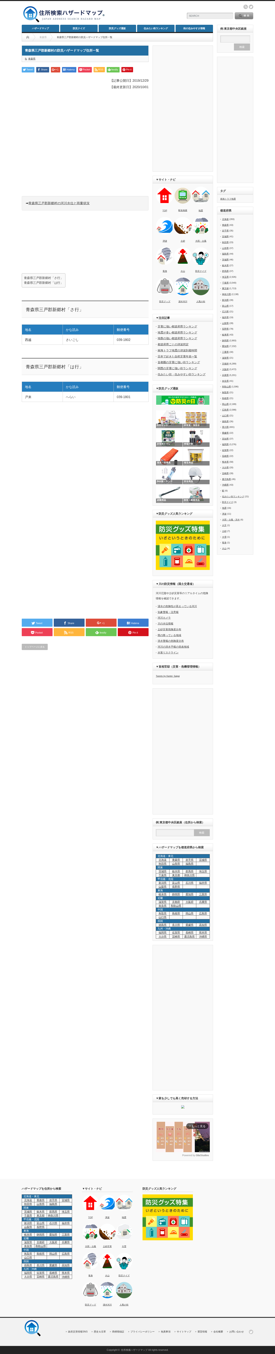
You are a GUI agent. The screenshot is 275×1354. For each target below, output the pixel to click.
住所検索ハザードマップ (134, 1350)
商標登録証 (118, 1331)
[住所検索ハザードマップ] (64, 22)
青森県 (31, 58)
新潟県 (162, 882)
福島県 (189, 863)
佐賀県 (176, 932)
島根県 (176, 913)
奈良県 (162, 905)
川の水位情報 (165, 623)
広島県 (203, 913)
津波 (165, 241)
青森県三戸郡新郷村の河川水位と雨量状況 (59, 203)
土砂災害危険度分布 (169, 629)
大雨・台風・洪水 (231, 519)
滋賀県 (162, 901)
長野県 (176, 886)
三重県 (203, 894)
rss (245, 7)
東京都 (176, 875)
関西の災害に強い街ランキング (177, 368)
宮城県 (203, 859)
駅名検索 (182, 210)
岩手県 (189, 859)
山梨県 (162, 886)
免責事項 (166, 1331)
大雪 (224, 537)
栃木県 (176, 871)
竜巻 (165, 271)
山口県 (162, 917)
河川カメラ (164, 617)
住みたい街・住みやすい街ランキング (182, 374)
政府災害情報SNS (78, 1331)
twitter (251, 7)
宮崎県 (176, 936)
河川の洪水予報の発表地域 (173, 646)
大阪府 (189, 901)
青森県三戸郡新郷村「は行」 (43, 282)
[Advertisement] (144, 13)
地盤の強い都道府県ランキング (177, 338)
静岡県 (176, 894)
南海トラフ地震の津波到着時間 (177, 350)
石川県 (189, 882)
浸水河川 (182, 301)
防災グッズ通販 (117, 28)
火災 (224, 525)
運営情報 (202, 1331)
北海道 (162, 859)
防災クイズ (79, 28)
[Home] (27, 37)
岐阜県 (162, 894)
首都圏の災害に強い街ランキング (179, 362)
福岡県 (162, 932)
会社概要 (218, 1331)
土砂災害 (107, 1246)
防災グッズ (164, 301)
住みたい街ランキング (156, 28)
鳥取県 (162, 913)
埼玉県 (203, 871)
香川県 (176, 924)
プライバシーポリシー (142, 1331)
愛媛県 (189, 924)
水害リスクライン (168, 652)
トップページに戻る (35, 647)
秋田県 (162, 863)
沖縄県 (225, 485)
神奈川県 (189, 875)
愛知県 (189, 894)
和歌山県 (176, 905)
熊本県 (203, 932)
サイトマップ (184, 1331)
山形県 (176, 863)
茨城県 (162, 871)
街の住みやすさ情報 (194, 28)
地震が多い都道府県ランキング (177, 332)
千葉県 (162, 875)
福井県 (203, 882)
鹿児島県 (189, 936)
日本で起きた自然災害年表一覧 (177, 356)
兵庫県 (203, 901)
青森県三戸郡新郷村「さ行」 (43, 278)
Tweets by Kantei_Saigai (168, 676)
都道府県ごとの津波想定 (173, 344)
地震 (200, 210)
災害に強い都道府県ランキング (177, 326)
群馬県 (189, 871)
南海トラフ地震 (228, 199)
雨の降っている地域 (169, 635)
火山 (183, 271)
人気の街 (200, 301)
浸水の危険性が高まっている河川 (177, 606)
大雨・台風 (200, 241)
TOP (164, 210)
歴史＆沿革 (100, 1331)
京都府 (176, 901)
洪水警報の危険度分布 (171, 640)
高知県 (203, 924)
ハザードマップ (40, 28)
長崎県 (189, 932)
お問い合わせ (236, 1331)
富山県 (176, 882)
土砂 (183, 241)
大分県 (162, 936)
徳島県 (162, 924)
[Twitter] (251, 1332)
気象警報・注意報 (168, 612)
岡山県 (189, 913)
